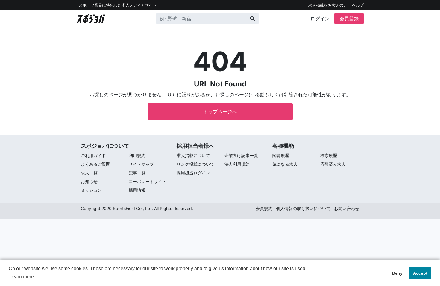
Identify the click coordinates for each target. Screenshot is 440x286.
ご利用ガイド (93, 155)
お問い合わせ (346, 208)
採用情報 (137, 190)
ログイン (320, 19)
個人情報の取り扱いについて (303, 208)
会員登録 (349, 19)
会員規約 (264, 208)
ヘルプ (358, 5)
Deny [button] (397, 273)
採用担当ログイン (193, 172)
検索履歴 (328, 155)
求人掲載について (193, 155)
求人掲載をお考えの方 (327, 5)
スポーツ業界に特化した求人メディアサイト (118, 5)
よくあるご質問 (95, 164)
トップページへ (220, 112)
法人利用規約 (237, 164)
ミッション (91, 190)
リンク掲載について (195, 164)
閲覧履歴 (280, 155)
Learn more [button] (22, 276)
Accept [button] (420, 273)
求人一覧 (89, 172)
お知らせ (89, 181)
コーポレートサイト (147, 181)
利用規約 (137, 155)
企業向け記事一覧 (241, 155)
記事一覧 (137, 172)
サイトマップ (141, 164)
